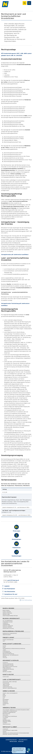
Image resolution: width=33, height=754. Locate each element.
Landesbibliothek (6, 624)
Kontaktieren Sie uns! (10, 594)
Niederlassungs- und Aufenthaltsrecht (10, 655)
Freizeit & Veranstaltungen (8, 639)
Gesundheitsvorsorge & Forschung (10, 666)
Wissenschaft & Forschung (8, 628)
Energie (4, 695)
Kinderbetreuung (6, 651)
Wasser (4, 704)
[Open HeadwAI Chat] (29, 750)
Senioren (4, 656)
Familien (4, 646)
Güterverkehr (5, 715)
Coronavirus (5, 662)
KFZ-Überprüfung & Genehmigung (10, 716)
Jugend (4, 649)
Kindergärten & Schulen (8, 621)
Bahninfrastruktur (6, 713)
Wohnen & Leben (6, 614)
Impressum (13, 741)
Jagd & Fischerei (6, 684)
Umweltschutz (6, 703)
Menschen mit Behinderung (8, 653)
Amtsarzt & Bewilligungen (8, 663)
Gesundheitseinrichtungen (8, 665)
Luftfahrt (4, 718)
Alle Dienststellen (9, 591)
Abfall (4, 694)
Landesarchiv (5, 623)
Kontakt (21, 741)
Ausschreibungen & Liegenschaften (10, 730)
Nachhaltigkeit (6, 699)
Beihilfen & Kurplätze (7, 671)
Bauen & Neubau (6, 610)
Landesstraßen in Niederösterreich (10, 711)
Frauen (4, 647)
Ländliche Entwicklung (7, 686)
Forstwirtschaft (6, 683)
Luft (3, 698)
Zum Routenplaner (9, 588)
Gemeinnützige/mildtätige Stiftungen (10, 615)
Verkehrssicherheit (6, 724)
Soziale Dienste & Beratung (8, 669)
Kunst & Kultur (6, 676)
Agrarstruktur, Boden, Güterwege (10, 681)
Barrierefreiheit (11, 739)
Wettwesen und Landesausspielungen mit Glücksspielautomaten (16, 733)
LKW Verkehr (5, 717)
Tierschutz (5, 657)
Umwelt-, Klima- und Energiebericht (10, 693)
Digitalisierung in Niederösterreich (10, 633)
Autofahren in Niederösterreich (9, 712)
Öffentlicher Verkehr (7, 721)
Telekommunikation (7, 634)
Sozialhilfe (5, 670)
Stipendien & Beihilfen (7, 627)
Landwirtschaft (6, 685)
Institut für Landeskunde (8, 625)
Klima (4, 697)
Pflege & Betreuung (7, 667)
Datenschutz (23, 739)
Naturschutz (5, 701)
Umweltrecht (5, 702)
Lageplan (7, 586)
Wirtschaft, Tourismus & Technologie (10, 734)
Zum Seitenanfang (26, 600)
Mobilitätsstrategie (6, 720)
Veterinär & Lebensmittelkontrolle (9, 688)
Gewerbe (4, 731)
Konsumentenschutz (7, 652)
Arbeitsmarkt (5, 729)
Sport (4, 641)
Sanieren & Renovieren (7, 613)
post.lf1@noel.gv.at (13, 580)
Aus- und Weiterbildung (7, 620)
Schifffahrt (5, 722)
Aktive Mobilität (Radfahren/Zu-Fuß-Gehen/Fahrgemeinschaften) (16, 709)
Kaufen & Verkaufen (7, 611)
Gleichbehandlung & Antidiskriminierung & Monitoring (14, 648)
